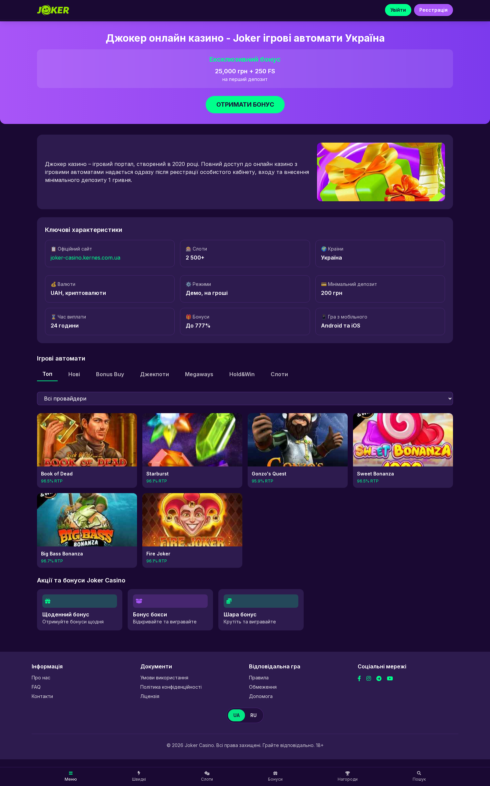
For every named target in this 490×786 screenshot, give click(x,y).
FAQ (36, 687)
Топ (47, 374)
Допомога (261, 696)
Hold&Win (242, 374)
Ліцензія (149, 696)
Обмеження (263, 687)
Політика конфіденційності (171, 687)
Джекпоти (154, 374)
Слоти (279, 374)
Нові (74, 374)
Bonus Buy (110, 374)
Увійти (398, 10)
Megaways (199, 374)
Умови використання (164, 677)
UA (236, 715)
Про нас (41, 677)
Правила (259, 677)
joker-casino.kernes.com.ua (85, 257)
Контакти (42, 696)
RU (253, 715)
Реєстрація (433, 10)
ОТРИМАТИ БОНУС (245, 104)
